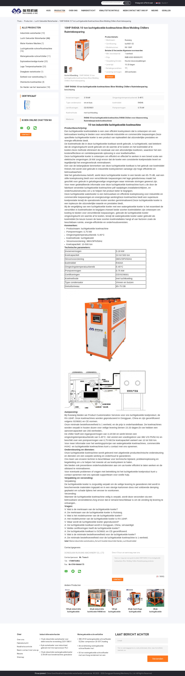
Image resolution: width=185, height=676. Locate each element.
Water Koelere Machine (30, 43)
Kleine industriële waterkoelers (81, 541)
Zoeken (127, 3)
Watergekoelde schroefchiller (33, 56)
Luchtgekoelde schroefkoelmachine (36, 48)
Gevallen (166, 11)
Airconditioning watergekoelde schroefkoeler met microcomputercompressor (91, 647)
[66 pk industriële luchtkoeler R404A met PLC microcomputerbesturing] (97, 598)
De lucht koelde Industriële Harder (108, 541)
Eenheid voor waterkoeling (31, 77)
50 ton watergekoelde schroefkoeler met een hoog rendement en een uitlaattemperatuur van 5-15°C (93, 654)
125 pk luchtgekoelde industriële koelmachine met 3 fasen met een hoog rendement (114, 610)
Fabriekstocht (88, 11)
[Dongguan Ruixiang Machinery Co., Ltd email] (23, 128)
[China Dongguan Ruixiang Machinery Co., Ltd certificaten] (27, 104)
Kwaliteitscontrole (109, 11)
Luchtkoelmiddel (129, 541)
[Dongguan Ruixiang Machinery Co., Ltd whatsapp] (30, 128)
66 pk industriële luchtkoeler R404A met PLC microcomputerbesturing (96, 610)
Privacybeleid (40, 673)
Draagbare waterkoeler (30, 72)
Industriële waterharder (30, 33)
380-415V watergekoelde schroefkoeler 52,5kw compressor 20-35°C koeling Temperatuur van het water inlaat (95, 640)
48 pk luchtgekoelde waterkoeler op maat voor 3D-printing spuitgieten (155, 610)
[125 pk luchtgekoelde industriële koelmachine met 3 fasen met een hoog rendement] (114, 598)
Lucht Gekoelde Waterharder (46, 21)
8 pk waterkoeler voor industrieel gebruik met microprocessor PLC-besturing (54, 647)
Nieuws (154, 11)
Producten (59, 11)
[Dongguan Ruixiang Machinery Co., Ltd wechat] (36, 128)
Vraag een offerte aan (144, 3)
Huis (48, 11)
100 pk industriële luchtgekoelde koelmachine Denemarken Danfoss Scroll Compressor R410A (73, 610)
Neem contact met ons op (135, 11)
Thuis (19, 21)
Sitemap (20, 657)
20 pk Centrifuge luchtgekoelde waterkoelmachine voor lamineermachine (135, 610)
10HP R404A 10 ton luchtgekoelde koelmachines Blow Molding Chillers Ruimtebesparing (81, 78)
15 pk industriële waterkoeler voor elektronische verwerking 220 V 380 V (56, 640)
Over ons (73, 11)
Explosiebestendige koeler (32, 61)
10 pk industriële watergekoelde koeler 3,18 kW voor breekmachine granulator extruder (56, 653)
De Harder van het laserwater (33, 87)
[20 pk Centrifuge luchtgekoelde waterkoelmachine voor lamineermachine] (135, 598)
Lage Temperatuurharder (31, 66)
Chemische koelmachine (30, 82)
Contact (110, 77)
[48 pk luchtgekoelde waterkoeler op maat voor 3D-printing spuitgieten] (155, 598)
